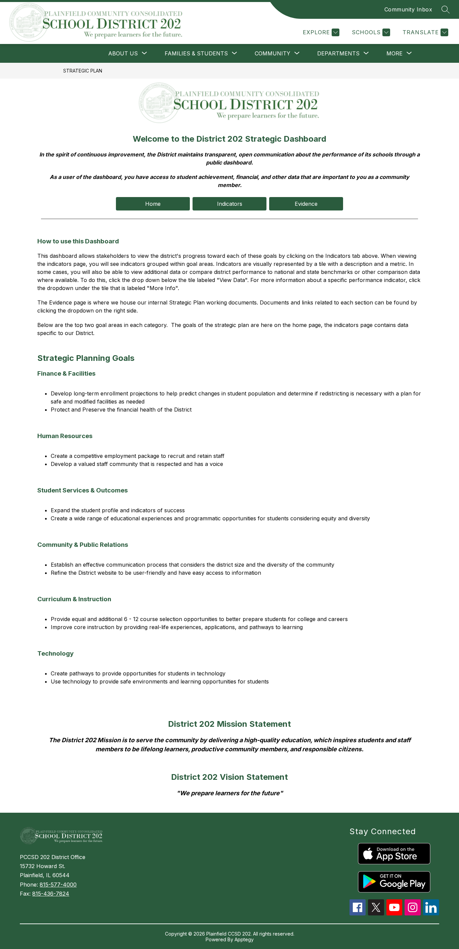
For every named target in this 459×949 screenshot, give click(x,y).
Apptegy (244, 939)
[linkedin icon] (431, 913)
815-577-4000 (58, 884)
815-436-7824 (50, 893)
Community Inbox (408, 9)
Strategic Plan (82, 71)
